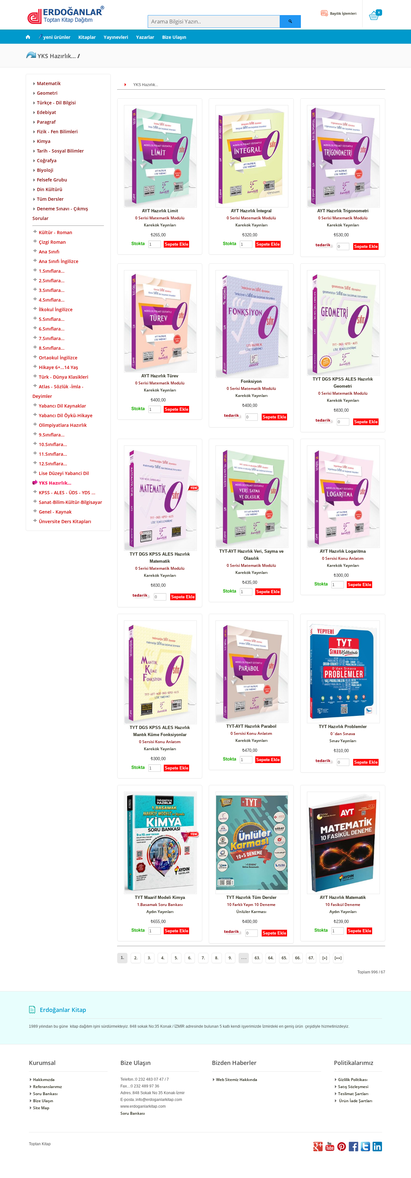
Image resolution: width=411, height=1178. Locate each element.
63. (257, 958)
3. (149, 958)
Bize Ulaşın (174, 37)
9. (230, 958)
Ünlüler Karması (251, 911)
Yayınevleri (116, 37)
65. (284, 958)
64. (271, 958)
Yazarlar (145, 37)
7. (203, 958)
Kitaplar (87, 37)
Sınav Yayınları (342, 740)
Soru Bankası (44, 1093)
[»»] (338, 958)
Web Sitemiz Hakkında (236, 1079)
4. (162, 958)
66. (298, 958)
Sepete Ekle (176, 244)
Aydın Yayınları (159, 911)
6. (189, 958)
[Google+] (318, 1150)
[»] (324, 958)
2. (135, 958)
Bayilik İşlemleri (342, 13)
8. (216, 958)
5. (176, 958)
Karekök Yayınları (160, 225)
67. (311, 958)
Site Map (40, 1108)
